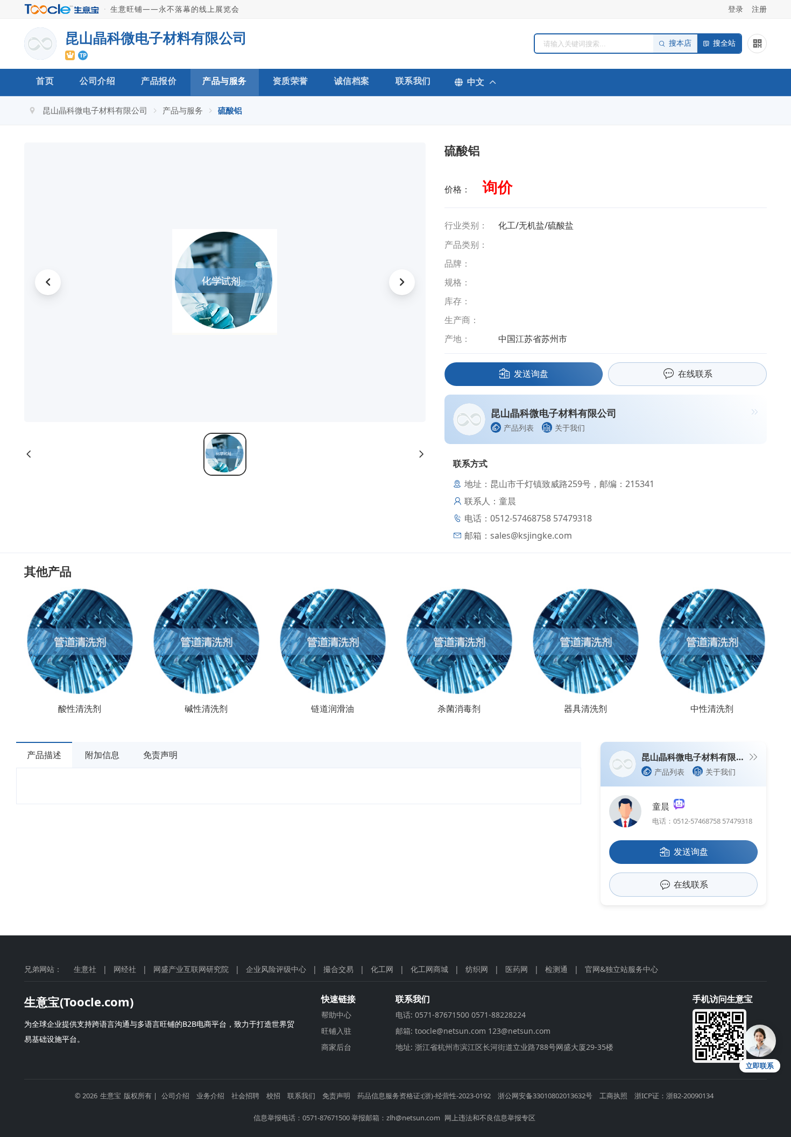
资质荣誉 (290, 81)
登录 (735, 9)
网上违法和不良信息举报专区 (489, 1117)
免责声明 (160, 755)
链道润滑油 (332, 708)
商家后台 (336, 1047)
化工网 (382, 969)
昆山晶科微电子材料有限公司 (95, 110)
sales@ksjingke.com (531, 535)
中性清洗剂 (711, 708)
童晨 (663, 806)
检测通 (556, 969)
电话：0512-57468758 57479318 (702, 821)
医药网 (516, 969)
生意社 (85, 969)
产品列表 (519, 428)
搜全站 (724, 43)
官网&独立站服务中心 (621, 969)
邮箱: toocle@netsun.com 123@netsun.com (473, 1031)
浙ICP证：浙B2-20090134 (674, 1095)
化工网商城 (429, 969)
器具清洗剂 (585, 708)
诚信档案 (352, 81)
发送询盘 (531, 374)
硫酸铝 (230, 110)
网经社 (125, 969)
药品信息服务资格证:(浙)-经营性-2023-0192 (424, 1095)
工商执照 (613, 1095)
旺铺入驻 (336, 1031)
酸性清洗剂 (79, 708)
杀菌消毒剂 (459, 708)
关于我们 (570, 428)
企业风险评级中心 (276, 969)
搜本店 (680, 43)
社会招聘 (245, 1095)
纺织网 (476, 969)
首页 (45, 81)
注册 (759, 9)
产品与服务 (224, 81)
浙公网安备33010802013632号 (545, 1095)
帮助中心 (336, 1015)
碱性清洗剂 (206, 708)
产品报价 (158, 81)
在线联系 (695, 374)
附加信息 (102, 755)
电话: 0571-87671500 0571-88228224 (461, 1015)
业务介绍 (210, 1095)
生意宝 (110, 1095)
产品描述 (44, 755)
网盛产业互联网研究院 (191, 969)
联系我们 (413, 81)
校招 (273, 1095)
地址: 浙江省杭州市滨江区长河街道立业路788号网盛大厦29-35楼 (504, 1047)
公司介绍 (97, 81)
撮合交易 (338, 969)
